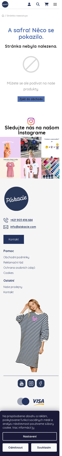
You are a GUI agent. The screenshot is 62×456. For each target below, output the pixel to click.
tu (33, 427)
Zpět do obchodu (31, 99)
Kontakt (14, 239)
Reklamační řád (13, 262)
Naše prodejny (12, 287)
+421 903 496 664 (21, 220)
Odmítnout (15, 447)
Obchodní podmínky (16, 257)
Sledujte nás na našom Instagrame (32, 130)
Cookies (8, 273)
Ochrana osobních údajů (19, 267)
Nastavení (30, 436)
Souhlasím (44, 447)
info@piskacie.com (23, 226)
